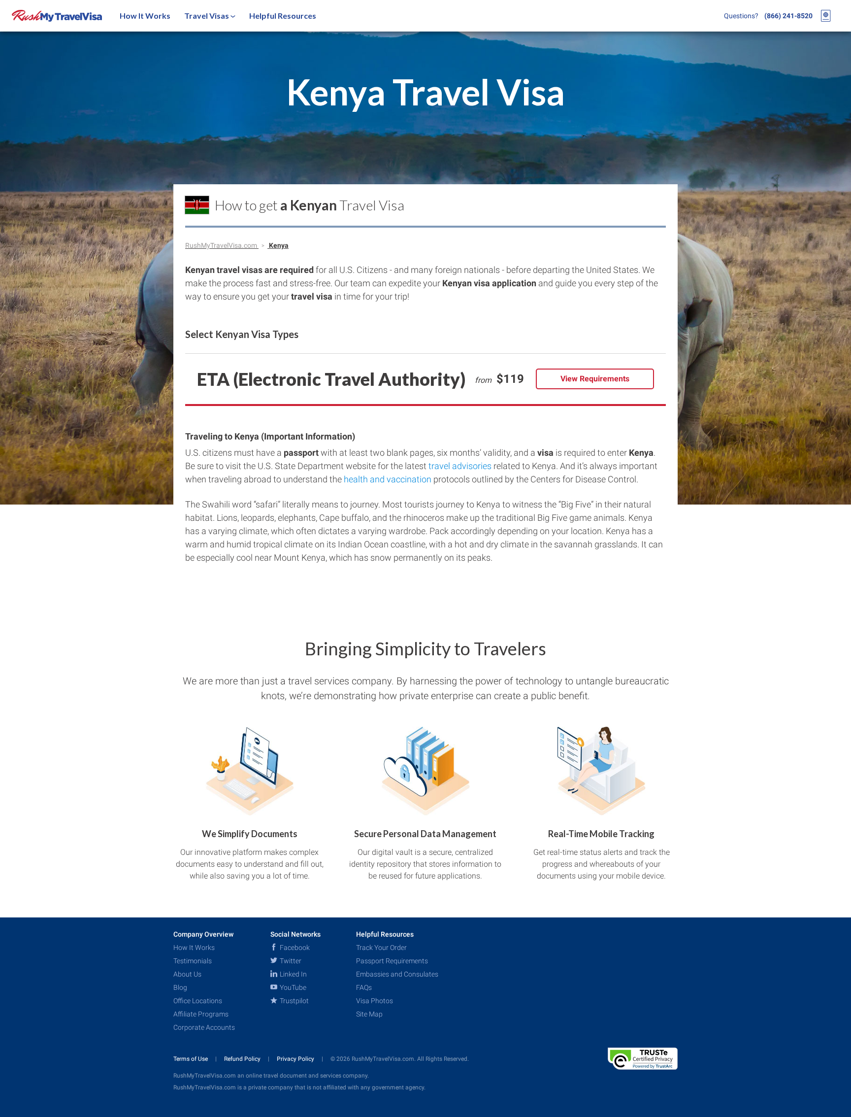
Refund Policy (243, 1058)
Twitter (289, 961)
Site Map (369, 1014)
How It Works (145, 15)
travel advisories (459, 466)
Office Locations (197, 1001)
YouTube (292, 987)
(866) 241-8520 (788, 16)
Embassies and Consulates (397, 974)
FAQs (364, 987)
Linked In (292, 974)
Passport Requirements (392, 961)
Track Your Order (381, 947)
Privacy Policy (296, 1058)
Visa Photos (374, 1001)
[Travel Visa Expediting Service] (57, 16)
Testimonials (192, 961)
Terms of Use (191, 1058)
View (594, 378)
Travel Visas (207, 15)
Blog (180, 987)
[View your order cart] (826, 15)
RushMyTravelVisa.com (222, 245)
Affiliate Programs (201, 1014)
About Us (187, 974)
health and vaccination (387, 479)
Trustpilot (293, 1001)
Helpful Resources (282, 15)
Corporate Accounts (204, 1027)
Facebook (294, 947)
